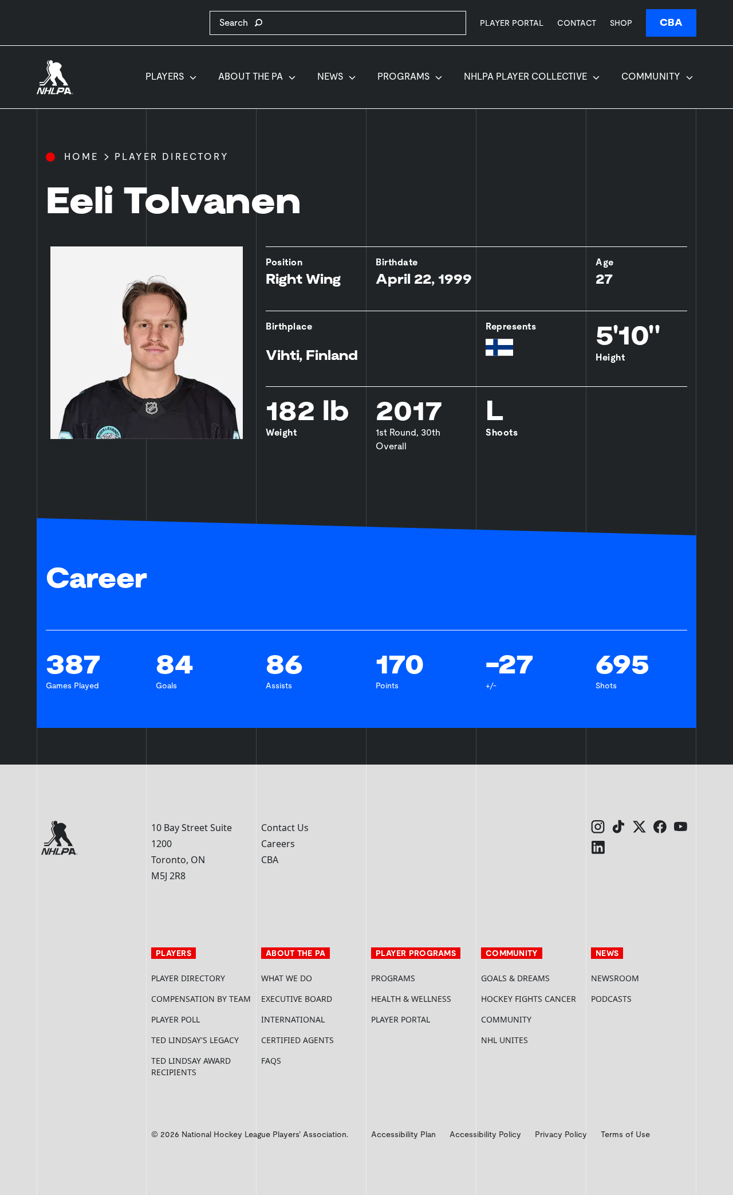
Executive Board (296, 998)
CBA (671, 22)
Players (164, 76)
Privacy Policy (561, 1134)
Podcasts (611, 998)
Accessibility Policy (485, 1134)
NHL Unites (531, 1040)
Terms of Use (625, 1134)
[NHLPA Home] (55, 77)
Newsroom (615, 978)
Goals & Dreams (515, 978)
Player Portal (511, 23)
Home (81, 156)
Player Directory (172, 156)
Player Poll (175, 1019)
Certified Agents (297, 1040)
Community (650, 76)
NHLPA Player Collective (525, 76)
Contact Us (285, 827)
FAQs (271, 1060)
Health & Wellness (411, 998)
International (293, 1019)
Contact (576, 23)
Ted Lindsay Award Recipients (191, 1066)
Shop (621, 23)
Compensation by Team (201, 998)
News (330, 76)
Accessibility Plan (403, 1134)
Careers (278, 843)
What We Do (286, 978)
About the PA (250, 76)
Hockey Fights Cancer (528, 998)
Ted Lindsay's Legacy (195, 1040)
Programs (403, 76)
